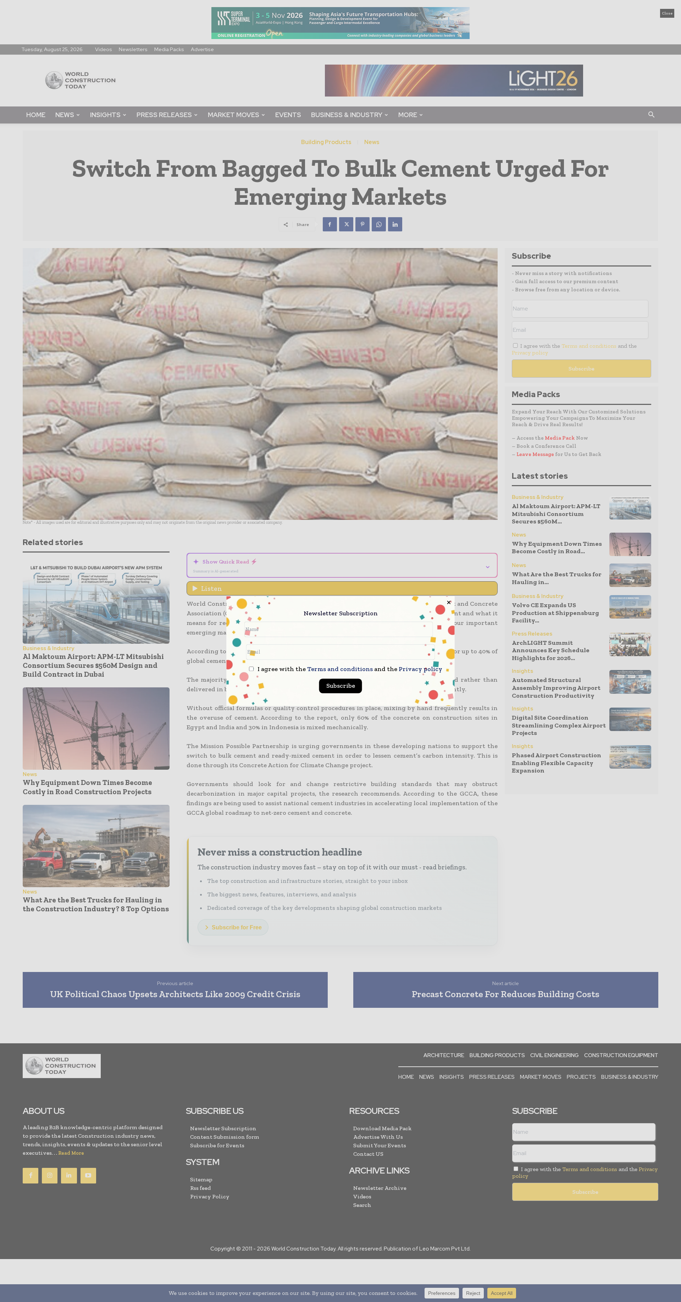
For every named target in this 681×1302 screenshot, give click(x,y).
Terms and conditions (340, 669)
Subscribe (340, 686)
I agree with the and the (349, 669)
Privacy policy (420, 669)
